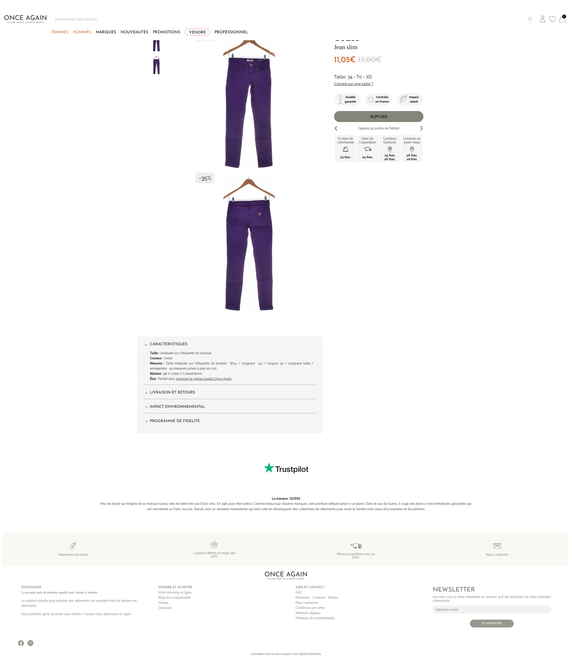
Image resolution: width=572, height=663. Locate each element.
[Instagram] (30, 643)
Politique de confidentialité (315, 618)
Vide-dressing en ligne (174, 592)
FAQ (298, 592)
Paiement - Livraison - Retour (317, 597)
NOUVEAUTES (134, 32)
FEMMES (60, 32)
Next (421, 128)
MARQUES (106, 32)
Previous (336, 128)
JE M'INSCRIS (492, 623)
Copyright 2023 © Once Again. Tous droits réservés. (286, 654)
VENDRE (197, 32)
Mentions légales (308, 613)
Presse (163, 602)
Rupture (378, 117)
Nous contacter (307, 602)
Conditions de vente (310, 608)
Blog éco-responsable (174, 597)
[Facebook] (21, 643)
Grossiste (165, 608)
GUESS (295, 498)
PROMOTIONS (166, 32)
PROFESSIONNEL (231, 32)
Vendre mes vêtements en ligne (107, 614)
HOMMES (82, 32)
